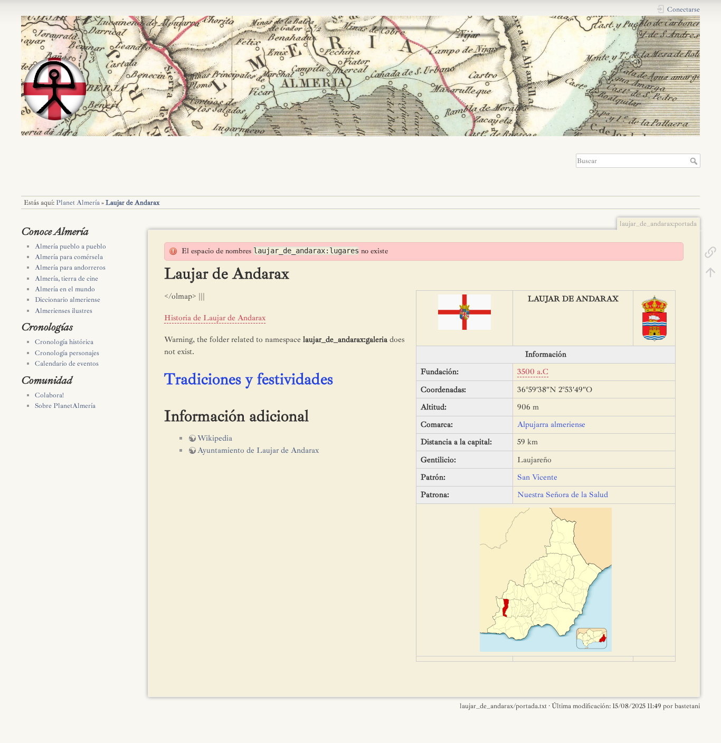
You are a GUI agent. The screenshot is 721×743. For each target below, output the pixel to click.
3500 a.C (532, 372)
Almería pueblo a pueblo (70, 246)
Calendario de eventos (67, 363)
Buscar (695, 161)
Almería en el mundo (65, 289)
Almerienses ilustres (63, 311)
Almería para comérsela (69, 257)
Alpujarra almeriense (551, 425)
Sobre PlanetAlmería (65, 406)
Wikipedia (214, 438)
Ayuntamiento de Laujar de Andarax (258, 450)
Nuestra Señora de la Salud (562, 495)
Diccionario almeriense (67, 300)
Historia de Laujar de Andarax (214, 318)
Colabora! (49, 395)
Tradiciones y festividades (248, 379)
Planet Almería (78, 202)
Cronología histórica (64, 342)
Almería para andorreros (70, 267)
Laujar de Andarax (132, 202)
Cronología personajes (67, 353)
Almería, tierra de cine (66, 278)
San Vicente (537, 477)
